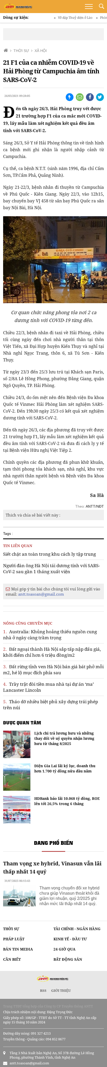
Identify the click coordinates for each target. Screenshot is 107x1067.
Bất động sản (68, 959)
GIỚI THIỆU (61, 990)
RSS (43, 990)
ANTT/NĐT (95, 506)
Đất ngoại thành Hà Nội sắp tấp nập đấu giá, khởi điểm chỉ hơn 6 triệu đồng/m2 (52, 652)
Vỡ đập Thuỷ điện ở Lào (68, 17)
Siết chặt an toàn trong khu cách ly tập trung (49, 554)
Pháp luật (13, 938)
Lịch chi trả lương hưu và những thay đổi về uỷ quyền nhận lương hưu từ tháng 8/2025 (64, 738)
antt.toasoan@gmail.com (41, 594)
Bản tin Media (18, 949)
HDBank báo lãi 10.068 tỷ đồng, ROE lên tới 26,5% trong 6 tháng (67, 801)
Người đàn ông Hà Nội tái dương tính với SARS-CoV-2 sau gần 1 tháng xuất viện (51, 568)
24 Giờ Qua (65, 949)
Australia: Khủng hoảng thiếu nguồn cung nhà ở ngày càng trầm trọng (50, 635)
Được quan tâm (22, 722)
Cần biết (12, 959)
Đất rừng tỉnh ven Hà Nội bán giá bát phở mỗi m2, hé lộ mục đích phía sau (53, 670)
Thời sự (11, 928)
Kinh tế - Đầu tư (70, 938)
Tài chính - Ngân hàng (77, 928)
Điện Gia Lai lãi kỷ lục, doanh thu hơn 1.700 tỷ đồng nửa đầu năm (64, 768)
